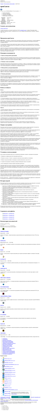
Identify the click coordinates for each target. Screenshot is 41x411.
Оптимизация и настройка (7, 346)
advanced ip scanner (9, 397)
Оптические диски (6, 347)
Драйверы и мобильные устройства (9, 343)
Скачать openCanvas (4, 28)
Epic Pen (2, 305)
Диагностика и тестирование (8, 342)
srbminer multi (31, 397)
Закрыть (20, 396)
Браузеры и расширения (7, 340)
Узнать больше (14, 393)
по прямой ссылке (23, 30)
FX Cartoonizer (3, 314)
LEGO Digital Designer (4, 286)
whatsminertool (3, 397)
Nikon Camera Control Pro (5, 277)
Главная (1, 3)
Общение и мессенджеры (7, 345)
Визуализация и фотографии (9, 3)
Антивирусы (5, 338)
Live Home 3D (3, 259)
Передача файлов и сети (7, 349)
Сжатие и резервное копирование (9, 351)
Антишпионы (5, 339)
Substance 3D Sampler (4, 231)
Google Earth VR (3, 268)
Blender (1, 249)
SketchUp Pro (3, 240)
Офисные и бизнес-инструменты (9, 348)
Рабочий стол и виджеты (7, 350)
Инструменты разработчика (8, 344)
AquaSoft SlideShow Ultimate (5, 296)
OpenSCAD (2, 323)
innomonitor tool (37, 397)
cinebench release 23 (3, 398)
